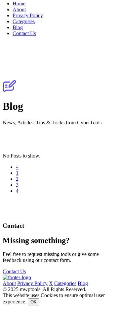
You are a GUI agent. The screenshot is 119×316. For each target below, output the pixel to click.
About (19, 9)
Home (19, 3)
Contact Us (24, 33)
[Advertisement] (59, 139)
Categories (24, 21)
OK (33, 301)
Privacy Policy (28, 15)
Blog (18, 27)
